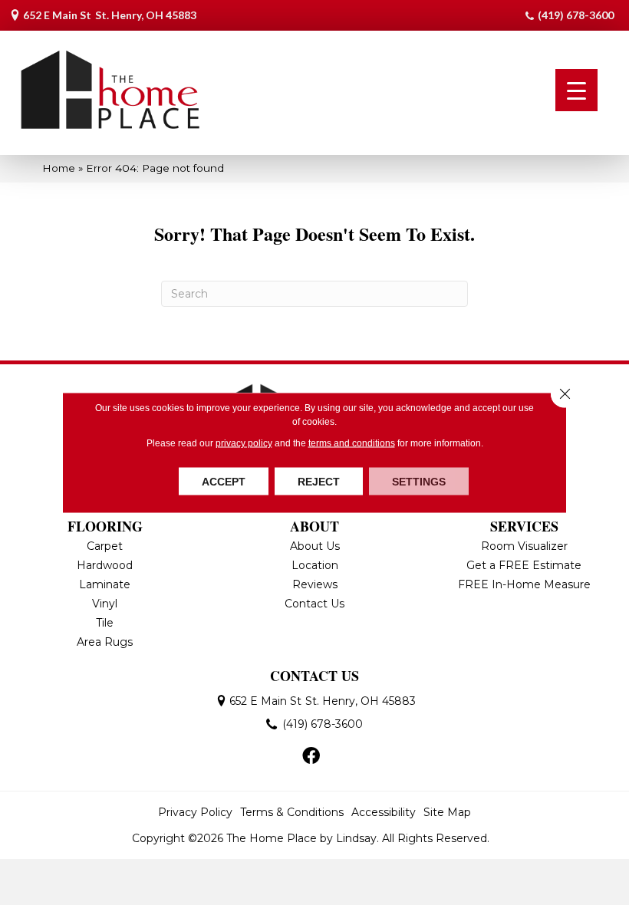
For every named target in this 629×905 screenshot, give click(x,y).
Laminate (104, 584)
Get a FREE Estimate (523, 565)
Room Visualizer (524, 546)
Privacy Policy (195, 812)
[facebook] (311, 757)
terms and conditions (351, 443)
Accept (223, 482)
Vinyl (104, 603)
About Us (315, 546)
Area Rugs (105, 642)
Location (314, 565)
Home (58, 168)
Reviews (315, 584)
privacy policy (244, 443)
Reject (319, 482)
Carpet (105, 546)
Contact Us (314, 603)
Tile (105, 623)
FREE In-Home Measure (524, 584)
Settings (419, 482)
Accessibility (383, 812)
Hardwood (105, 565)
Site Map (447, 812)
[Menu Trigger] (576, 90)
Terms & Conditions (292, 812)
